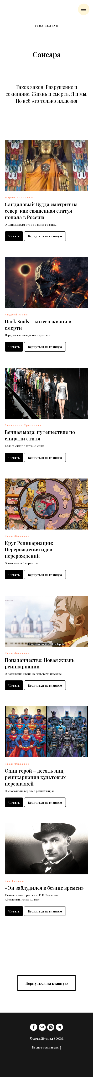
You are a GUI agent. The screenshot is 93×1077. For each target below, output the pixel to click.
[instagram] (50, 1027)
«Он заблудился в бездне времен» (44, 887)
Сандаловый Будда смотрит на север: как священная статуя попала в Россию (41, 210)
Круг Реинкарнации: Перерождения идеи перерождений (29, 549)
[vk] (42, 1027)
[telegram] (59, 1027)
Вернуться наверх (45, 1047)
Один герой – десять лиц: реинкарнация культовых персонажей (35, 777)
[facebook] (33, 1027)
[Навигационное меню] (83, 9)
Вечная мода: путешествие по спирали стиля (40, 435)
